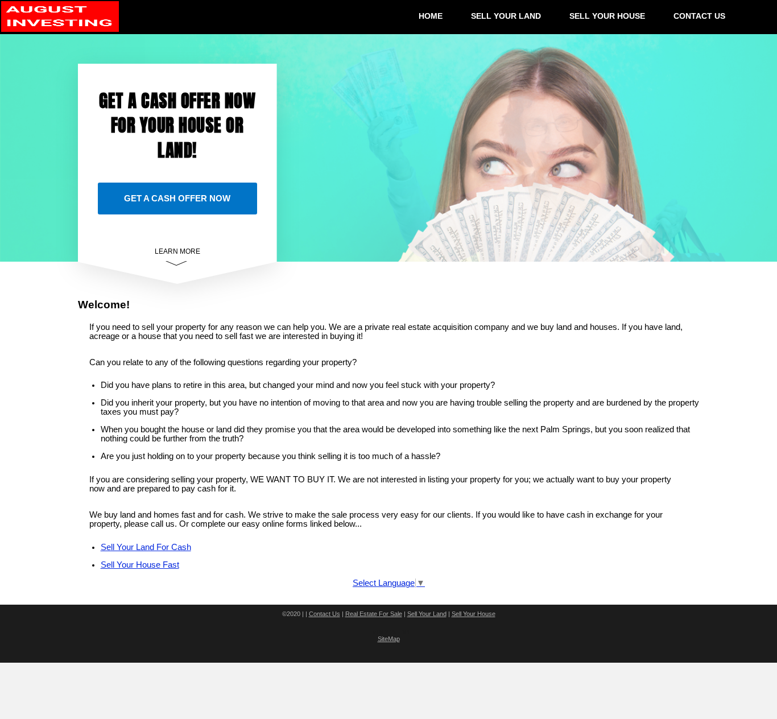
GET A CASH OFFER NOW (177, 198)
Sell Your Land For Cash (146, 547)
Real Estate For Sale (373, 613)
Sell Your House (473, 613)
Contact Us (324, 613)
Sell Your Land (427, 613)
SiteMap (389, 638)
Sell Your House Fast (140, 564)
